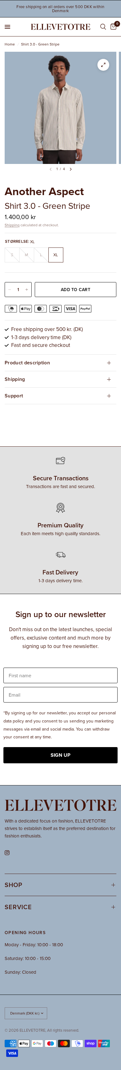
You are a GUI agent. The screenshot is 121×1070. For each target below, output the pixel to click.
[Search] (103, 26)
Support (14, 395)
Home (10, 44)
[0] (112, 26)
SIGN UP (60, 755)
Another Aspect (44, 191)
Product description (27, 362)
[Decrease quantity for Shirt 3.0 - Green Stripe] (9, 289)
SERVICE (18, 906)
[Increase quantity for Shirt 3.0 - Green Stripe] (26, 289)
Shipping (12, 225)
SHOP (13, 884)
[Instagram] (11, 853)
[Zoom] (103, 65)
